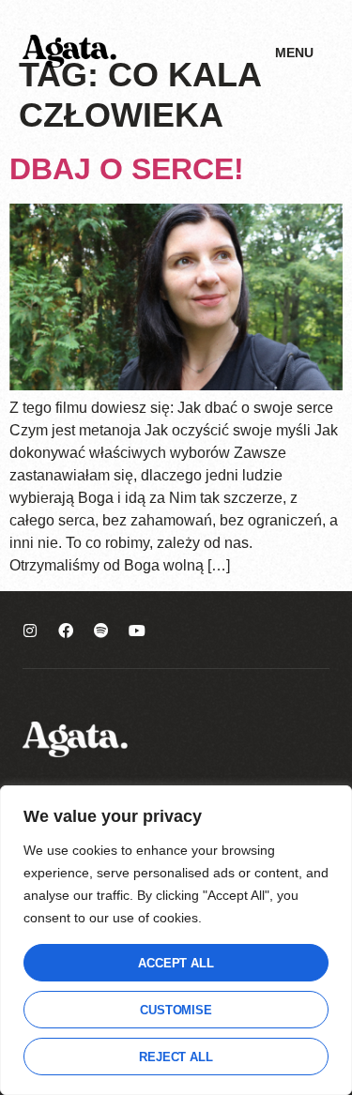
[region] (176, 940)
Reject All (175, 1057)
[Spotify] (101, 630)
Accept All (175, 963)
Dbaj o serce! (126, 169)
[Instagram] (30, 630)
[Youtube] (137, 630)
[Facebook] (65, 630)
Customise (175, 1010)
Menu (294, 52)
